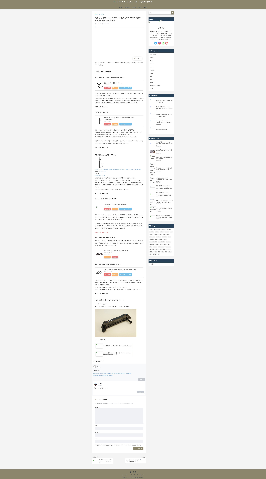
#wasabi (166, 231)
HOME (134, 472)
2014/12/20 (99, 367)
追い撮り (155, 254)
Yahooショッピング (126, 87)
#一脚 (169, 236)
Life (151, 79)
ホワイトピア (162, 249)
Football (152, 70)
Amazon (115, 87)
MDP (161, 244)
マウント (168, 249)
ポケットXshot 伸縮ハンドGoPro (113, 83)
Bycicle (145, 7)
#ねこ (171, 231)
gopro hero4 (168, 241)
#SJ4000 (157, 231)
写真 (156, 251)
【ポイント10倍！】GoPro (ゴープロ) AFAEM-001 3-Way (120, 269)
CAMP (151, 73)
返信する (141, 379)
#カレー (151, 234)
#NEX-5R (151, 231)
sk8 (151, 76)
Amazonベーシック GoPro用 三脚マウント (116, 250)
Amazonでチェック (100, 175)
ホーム (120, 7)
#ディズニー (152, 236)
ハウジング (152, 249)
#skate (161, 231)
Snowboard (127, 7)
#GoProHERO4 (157, 229)
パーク (157, 249)
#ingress (163, 229)
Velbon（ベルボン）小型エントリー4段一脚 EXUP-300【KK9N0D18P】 (119, 118)
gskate (157, 244)
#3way (151, 229)
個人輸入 (151, 251)
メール (97, 432)
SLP (150, 246)
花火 (150, 254)
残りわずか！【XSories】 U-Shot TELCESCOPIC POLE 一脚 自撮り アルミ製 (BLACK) (118, 169)
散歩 (166, 251)
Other (151, 82)
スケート (154, 246)
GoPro (134, 7)
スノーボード (168, 246)
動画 (159, 251)
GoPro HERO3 (161, 241)
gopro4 (165, 239)
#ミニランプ (158, 236)
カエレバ (110, 84)
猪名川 (170, 251)
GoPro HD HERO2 (153, 241)
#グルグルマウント (158, 234)
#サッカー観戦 (166, 234)
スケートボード (161, 246)
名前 (96, 426)
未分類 (151, 88)
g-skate (160, 239)
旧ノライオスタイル (155, 85)
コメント (97, 407)
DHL (156, 239)
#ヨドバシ (164, 236)
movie (165, 244)
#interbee (169, 229)
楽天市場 (107, 87)
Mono (139, 7)
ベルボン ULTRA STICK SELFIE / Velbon (115, 204)
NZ (168, 244)
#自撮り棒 (152, 239)
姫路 (162, 251)
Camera (152, 64)
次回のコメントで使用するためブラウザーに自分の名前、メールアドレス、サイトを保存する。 (119, 445)
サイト (96, 438)
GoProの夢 (152, 244)
